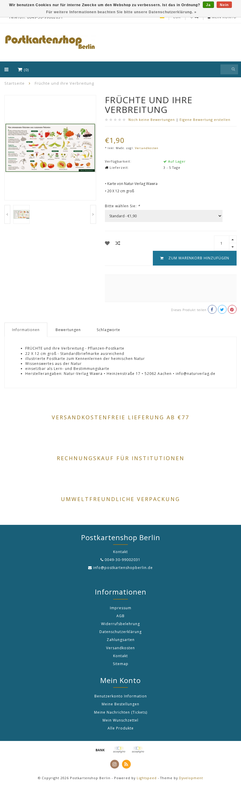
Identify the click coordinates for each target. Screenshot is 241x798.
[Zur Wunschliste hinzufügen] (107, 243)
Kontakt (120, 655)
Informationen (26, 329)
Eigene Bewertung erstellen (205, 119)
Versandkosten (146, 148)
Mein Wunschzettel (120, 720)
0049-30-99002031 (122, 559)
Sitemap (120, 663)
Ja (208, 5)
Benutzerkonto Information (120, 696)
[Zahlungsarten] (100, 749)
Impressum (120, 607)
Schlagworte (108, 329)
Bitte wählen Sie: (122, 205)
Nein (224, 5)
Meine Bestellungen (120, 704)
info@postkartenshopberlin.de (123, 567)
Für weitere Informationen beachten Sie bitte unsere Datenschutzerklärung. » (121, 12)
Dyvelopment (191, 778)
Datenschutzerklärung (120, 631)
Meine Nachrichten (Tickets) (120, 712)
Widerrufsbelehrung (120, 623)
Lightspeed (147, 778)
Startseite (14, 83)
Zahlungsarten (121, 639)
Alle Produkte (121, 728)
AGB (120, 615)
